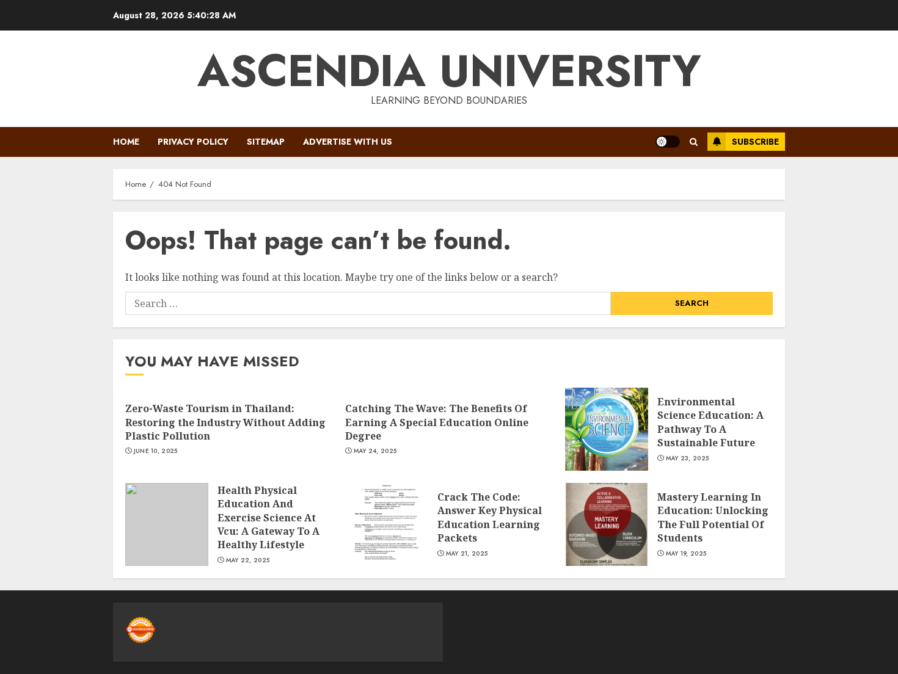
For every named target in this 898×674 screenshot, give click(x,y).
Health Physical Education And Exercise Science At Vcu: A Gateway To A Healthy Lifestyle (268, 518)
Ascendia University (449, 71)
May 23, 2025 (687, 458)
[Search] (693, 142)
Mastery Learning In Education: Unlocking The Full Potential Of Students (712, 517)
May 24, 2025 (375, 451)
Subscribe (755, 142)
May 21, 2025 (467, 553)
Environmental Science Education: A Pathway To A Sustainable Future (710, 422)
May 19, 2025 (686, 553)
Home (126, 142)
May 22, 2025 (248, 560)
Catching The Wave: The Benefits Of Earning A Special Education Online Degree (436, 422)
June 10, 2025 (156, 451)
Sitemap (266, 142)
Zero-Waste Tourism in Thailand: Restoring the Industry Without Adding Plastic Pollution (225, 422)
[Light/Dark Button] (667, 142)
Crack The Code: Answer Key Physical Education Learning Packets (489, 517)
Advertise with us (347, 142)
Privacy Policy (193, 142)
